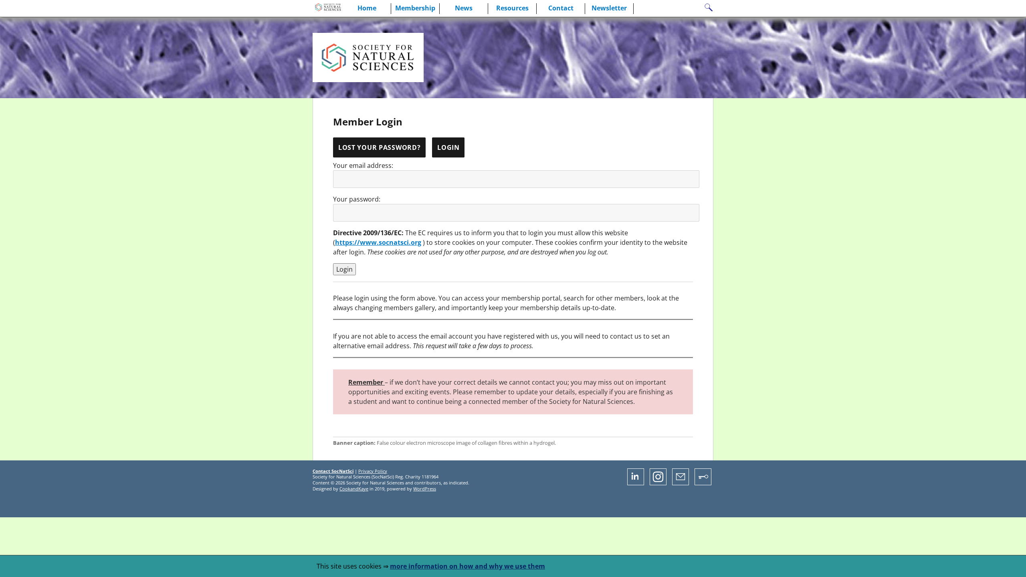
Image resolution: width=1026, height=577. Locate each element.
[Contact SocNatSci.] (680, 482)
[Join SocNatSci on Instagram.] (658, 482)
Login (448, 147)
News (464, 8)
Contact (561, 8)
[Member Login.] (703, 482)
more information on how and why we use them (467, 566)
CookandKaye (353, 489)
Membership (415, 8)
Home (366, 8)
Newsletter (609, 8)
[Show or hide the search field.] (708, 8)
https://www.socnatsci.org (378, 242)
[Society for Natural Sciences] (328, 8)
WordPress (424, 489)
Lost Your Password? (379, 147)
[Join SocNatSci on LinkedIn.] (635, 482)
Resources (512, 8)
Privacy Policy (372, 471)
